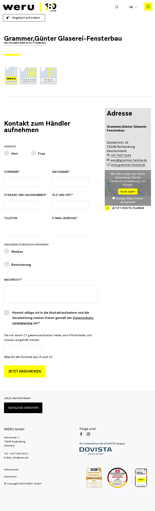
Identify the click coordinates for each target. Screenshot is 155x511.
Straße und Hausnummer (25, 195)
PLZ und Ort (62, 195)
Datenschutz (11, 469)
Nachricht (13, 279)
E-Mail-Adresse (65, 218)
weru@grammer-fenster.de (128, 160)
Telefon (10, 218)
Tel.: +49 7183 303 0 (16, 453)
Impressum (10, 476)
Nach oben (147, 503)
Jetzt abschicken (24, 371)
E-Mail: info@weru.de (16, 457)
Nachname (61, 172)
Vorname (13, 172)
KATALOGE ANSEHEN (23, 408)
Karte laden (127, 191)
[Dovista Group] (102, 451)
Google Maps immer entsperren (129, 200)
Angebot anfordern (26, 18)
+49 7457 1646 (120, 155)
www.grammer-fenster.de (128, 165)
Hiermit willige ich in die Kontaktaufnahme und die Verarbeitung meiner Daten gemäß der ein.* (53, 317)
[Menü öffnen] (148, 7)
